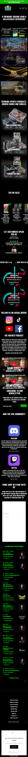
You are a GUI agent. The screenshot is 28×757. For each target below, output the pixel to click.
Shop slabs (8, 176)
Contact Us (14, 715)
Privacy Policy (14, 711)
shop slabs (8, 152)
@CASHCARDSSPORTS (14, 300)
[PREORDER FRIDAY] (14, 44)
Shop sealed (19, 152)
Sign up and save (13, 722)
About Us (14, 713)
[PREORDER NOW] (14, 73)
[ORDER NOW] (14, 59)
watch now (14, 479)
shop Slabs (8, 127)
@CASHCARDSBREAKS (14, 302)
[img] (14, 236)
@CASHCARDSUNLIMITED (14, 279)
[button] (3, 246)
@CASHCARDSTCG (14, 282)
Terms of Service (14, 704)
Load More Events (14, 678)
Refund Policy (14, 709)
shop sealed (19, 127)
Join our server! (14, 451)
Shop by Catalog (14, 700)
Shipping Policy (14, 707)
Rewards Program (14, 702)
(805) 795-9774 (14, 718)
